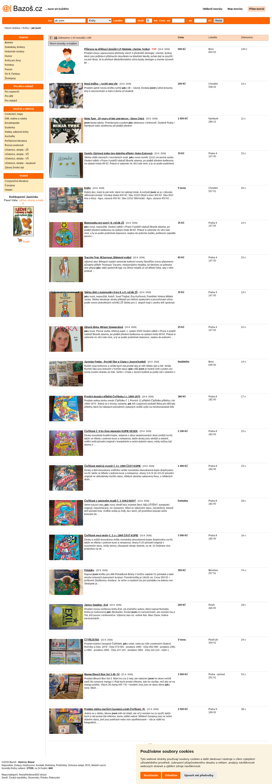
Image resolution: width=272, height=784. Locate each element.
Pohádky (89, 570)
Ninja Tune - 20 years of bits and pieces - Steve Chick (114, 118)
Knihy (26, 28)
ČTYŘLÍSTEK (91, 639)
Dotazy (18, 765)
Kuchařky (10, 136)
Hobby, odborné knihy (16, 132)
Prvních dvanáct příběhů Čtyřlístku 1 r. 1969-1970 (112, 396)
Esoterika (10, 127)
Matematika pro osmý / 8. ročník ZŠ (104, 222)
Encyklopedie (12, 123)
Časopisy (10, 185)
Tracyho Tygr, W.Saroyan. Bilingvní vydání (107, 257)
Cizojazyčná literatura (16, 181)
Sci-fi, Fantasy (12, 73)
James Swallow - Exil (96, 605)
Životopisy (10, 78)
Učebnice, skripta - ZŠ (16, 149)
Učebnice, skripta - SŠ (17, 154)
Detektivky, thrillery (15, 47)
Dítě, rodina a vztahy (16, 118)
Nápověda (7, 765)
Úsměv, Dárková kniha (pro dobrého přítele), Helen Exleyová (118, 153)
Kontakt (40, 765)
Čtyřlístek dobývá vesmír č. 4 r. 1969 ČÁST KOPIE (112, 466)
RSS (87, 765)
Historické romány (14, 51)
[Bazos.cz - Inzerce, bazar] (22, 11)
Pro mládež (11, 100)
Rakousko (54, 777)
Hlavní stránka (12, 28)
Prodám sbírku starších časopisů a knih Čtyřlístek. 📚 (114, 709)
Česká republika (18, 777)
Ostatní (8, 189)
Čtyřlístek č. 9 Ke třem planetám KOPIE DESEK (111, 431)
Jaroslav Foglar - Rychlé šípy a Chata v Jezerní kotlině (115, 361)
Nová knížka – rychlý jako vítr (101, 83)
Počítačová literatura (16, 140)
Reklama (50, 765)
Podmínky (61, 765)
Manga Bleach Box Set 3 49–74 (101, 674)
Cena (181, 37)
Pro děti (9, 96)
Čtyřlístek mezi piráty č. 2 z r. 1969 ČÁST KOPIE (111, 535)
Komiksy (9, 64)
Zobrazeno (247, 37)
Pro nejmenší (12, 91)
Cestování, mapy (14, 114)
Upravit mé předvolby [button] (198, 775)
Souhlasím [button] (151, 775)
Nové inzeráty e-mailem (63, 43)
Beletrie (9, 42)
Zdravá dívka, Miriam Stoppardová (103, 327)
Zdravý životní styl (14, 167)
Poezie (8, 69)
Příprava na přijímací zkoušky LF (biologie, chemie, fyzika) (117, 49)
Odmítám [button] (171, 775)
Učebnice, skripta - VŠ (17, 158)
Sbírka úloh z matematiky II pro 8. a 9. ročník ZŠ (111, 292)
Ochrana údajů (76, 765)
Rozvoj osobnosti (14, 145)
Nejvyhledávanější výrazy (33, 774)
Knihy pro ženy (13, 60)
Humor (8, 56)
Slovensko (33, 777)
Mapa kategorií (10, 774)
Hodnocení (29, 765)
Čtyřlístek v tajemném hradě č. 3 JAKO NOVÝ (110, 500)
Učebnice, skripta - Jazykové (20, 163)
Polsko (44, 777)
